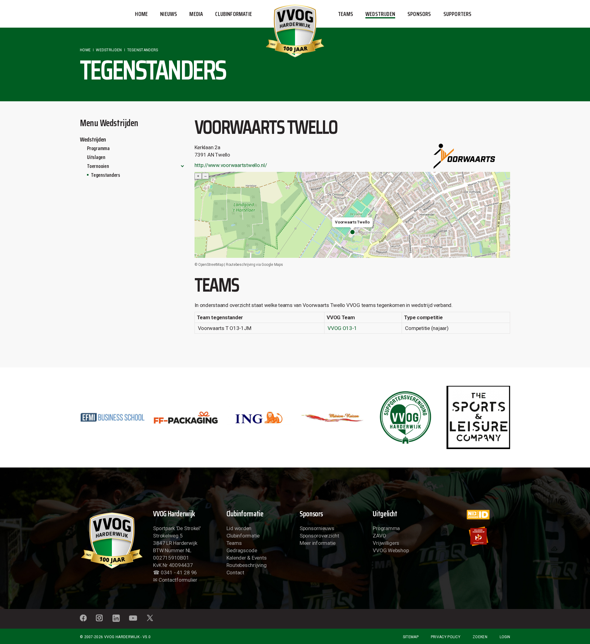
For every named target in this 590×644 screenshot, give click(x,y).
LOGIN (505, 637)
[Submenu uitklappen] (182, 166)
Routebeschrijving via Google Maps (254, 264)
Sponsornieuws (317, 528)
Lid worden (238, 528)
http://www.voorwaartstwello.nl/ (231, 165)
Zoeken (480, 637)
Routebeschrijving (246, 565)
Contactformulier (178, 580)
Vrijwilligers (386, 543)
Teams (234, 543)
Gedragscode (241, 550)
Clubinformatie (243, 536)
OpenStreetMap (210, 264)
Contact (235, 572)
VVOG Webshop (391, 550)
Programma (98, 148)
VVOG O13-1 (342, 328)
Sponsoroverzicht (319, 536)
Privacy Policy (445, 637)
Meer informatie (318, 543)
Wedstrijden (93, 139)
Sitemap (411, 637)
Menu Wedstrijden (109, 123)
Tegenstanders (105, 175)
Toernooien (98, 166)
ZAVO (379, 536)
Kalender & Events (246, 558)
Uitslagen (96, 157)
